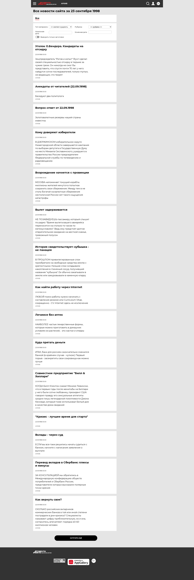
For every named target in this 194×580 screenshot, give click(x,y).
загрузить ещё (76, 538)
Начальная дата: (39, 32)
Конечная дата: (81, 32)
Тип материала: (41, 27)
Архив (37, 78)
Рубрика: (78, 27)
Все (37, 18)
